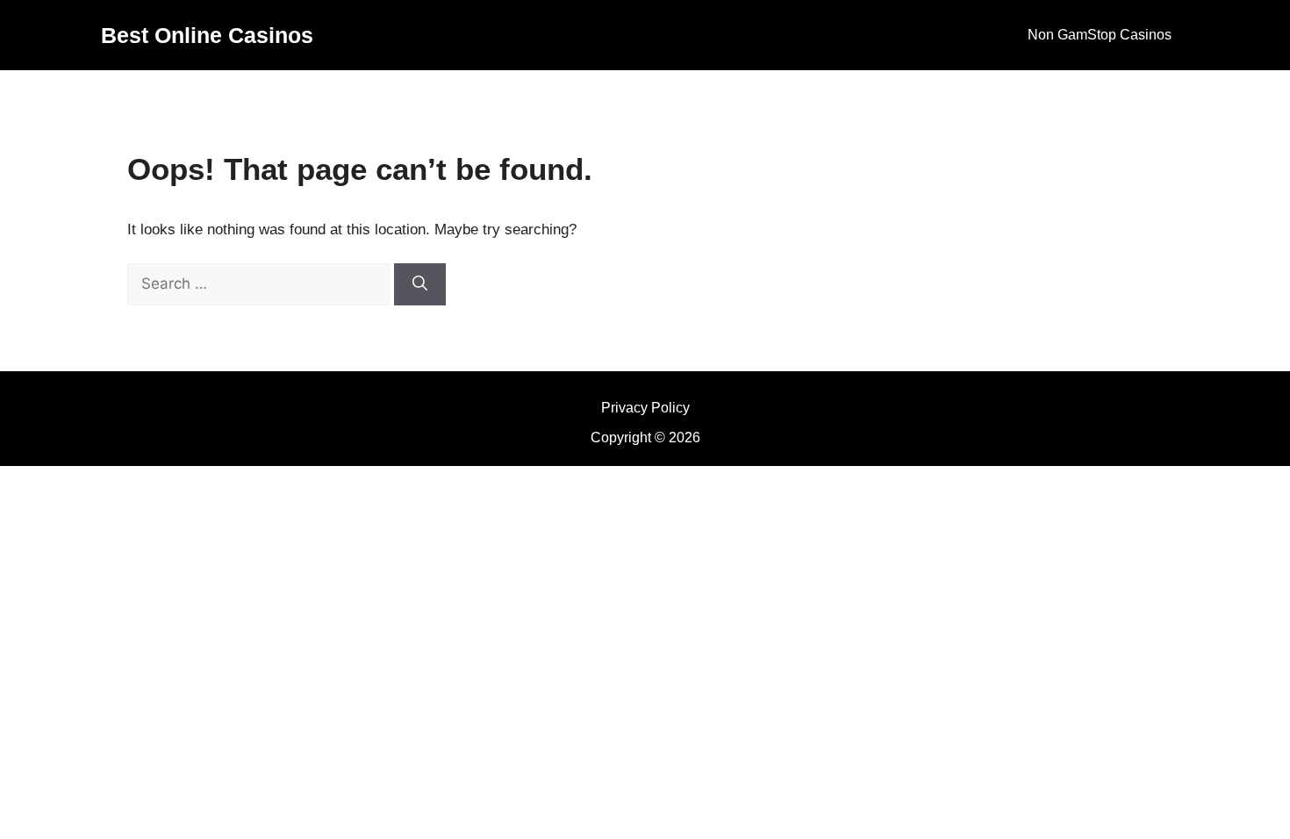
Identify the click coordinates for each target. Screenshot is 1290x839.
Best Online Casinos (207, 35)
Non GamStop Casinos (1100, 34)
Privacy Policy (645, 407)
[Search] (420, 284)
